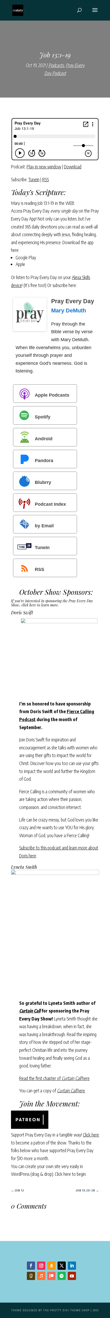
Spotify (42, 416)
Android (43, 438)
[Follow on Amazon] (51, 1266)
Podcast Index (50, 504)
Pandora (44, 460)
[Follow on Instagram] (41, 1266)
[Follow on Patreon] (51, 1276)
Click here (91, 1135)
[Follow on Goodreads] (31, 1276)
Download (72, 166)
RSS (45, 179)
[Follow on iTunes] (41, 1276)
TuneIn (33, 179)
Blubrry (43, 482)
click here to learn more (39, 605)
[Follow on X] (62, 1266)
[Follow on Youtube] (72, 1276)
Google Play (26, 257)
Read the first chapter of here (54, 1078)
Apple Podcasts (52, 395)
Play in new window (44, 166)
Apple (20, 264)
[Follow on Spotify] (62, 1276)
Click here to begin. (70, 1174)
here (71, 1090)
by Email (44, 525)
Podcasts (56, 65)
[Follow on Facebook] (31, 1266)
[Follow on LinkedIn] (72, 1266)
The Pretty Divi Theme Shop (66, 1310)
